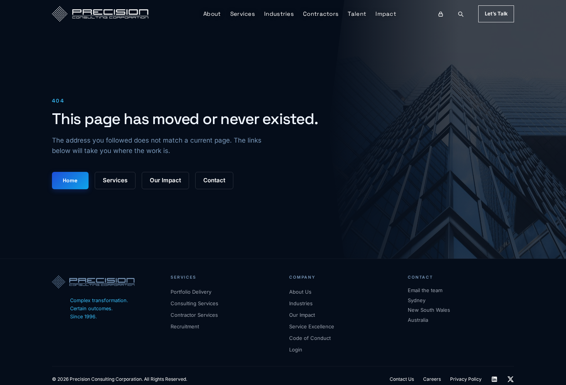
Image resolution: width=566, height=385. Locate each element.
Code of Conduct (310, 338)
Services (242, 13)
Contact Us (402, 379)
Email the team (425, 290)
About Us (300, 292)
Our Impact (165, 180)
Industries (279, 13)
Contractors (320, 13)
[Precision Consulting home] (100, 13)
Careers (432, 379)
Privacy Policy (466, 379)
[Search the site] (460, 13)
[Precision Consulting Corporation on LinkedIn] (494, 379)
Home (70, 180)
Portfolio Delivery (191, 292)
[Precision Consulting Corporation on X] (510, 379)
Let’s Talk (496, 13)
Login (295, 349)
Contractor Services (194, 315)
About (212, 13)
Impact (385, 13)
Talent (357, 13)
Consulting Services (194, 303)
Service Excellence (311, 326)
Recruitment (185, 326)
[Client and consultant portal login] (440, 13)
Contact (214, 180)
